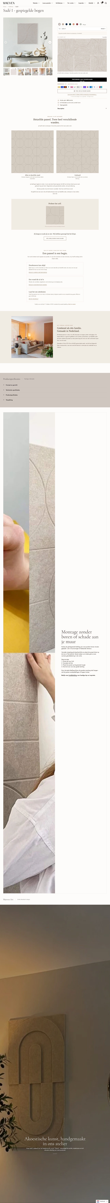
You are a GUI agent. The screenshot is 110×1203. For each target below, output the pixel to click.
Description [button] (61, 108)
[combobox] (102, 1201)
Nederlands (102, 1201)
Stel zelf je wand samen (83, 91)
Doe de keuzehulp (33, 299)
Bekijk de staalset (71, 304)
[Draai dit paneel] (50, 210)
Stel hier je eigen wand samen (55, 238)
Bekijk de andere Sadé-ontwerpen (38, 272)
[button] (106, 3)
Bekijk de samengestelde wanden (38, 284)
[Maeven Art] (8, 3)
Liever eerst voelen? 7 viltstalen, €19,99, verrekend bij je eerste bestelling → (82, 94)
